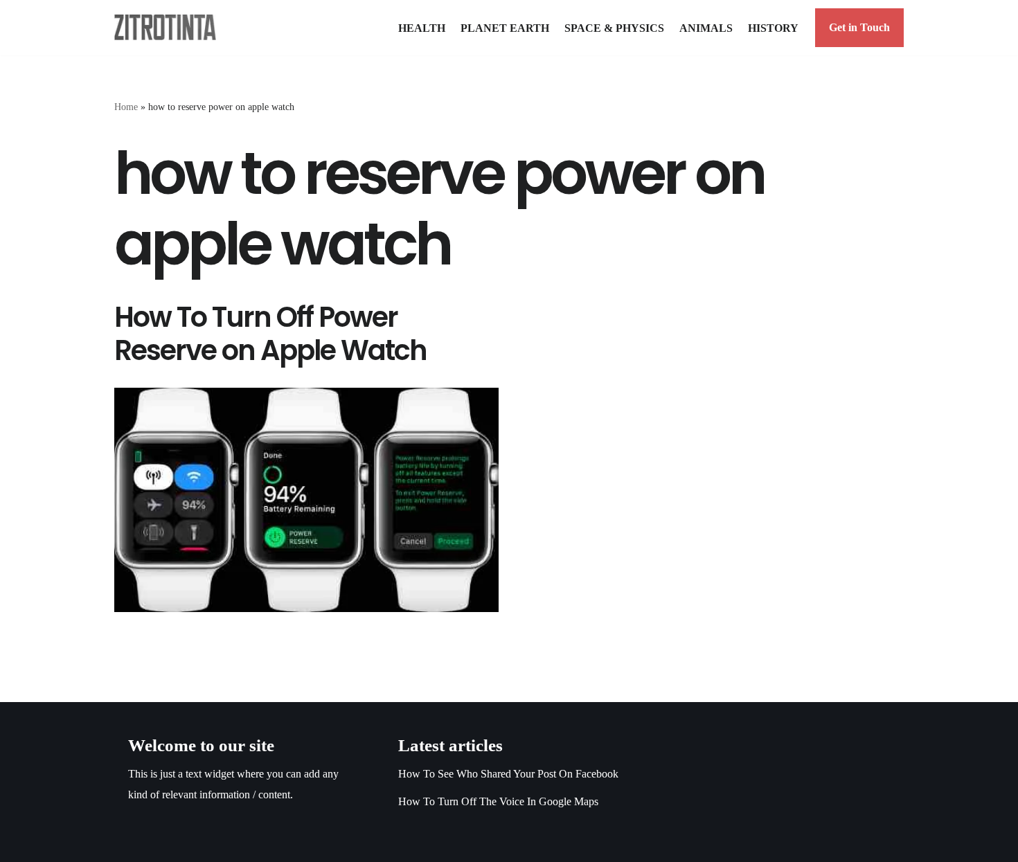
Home (126, 107)
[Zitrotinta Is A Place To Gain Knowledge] (168, 27)
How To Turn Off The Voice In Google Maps (498, 801)
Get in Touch (859, 27)
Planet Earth (505, 28)
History (773, 28)
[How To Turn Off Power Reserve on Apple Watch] (306, 500)
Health (421, 28)
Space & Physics (614, 28)
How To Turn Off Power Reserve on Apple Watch (270, 334)
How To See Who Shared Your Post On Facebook (508, 774)
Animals (706, 28)
